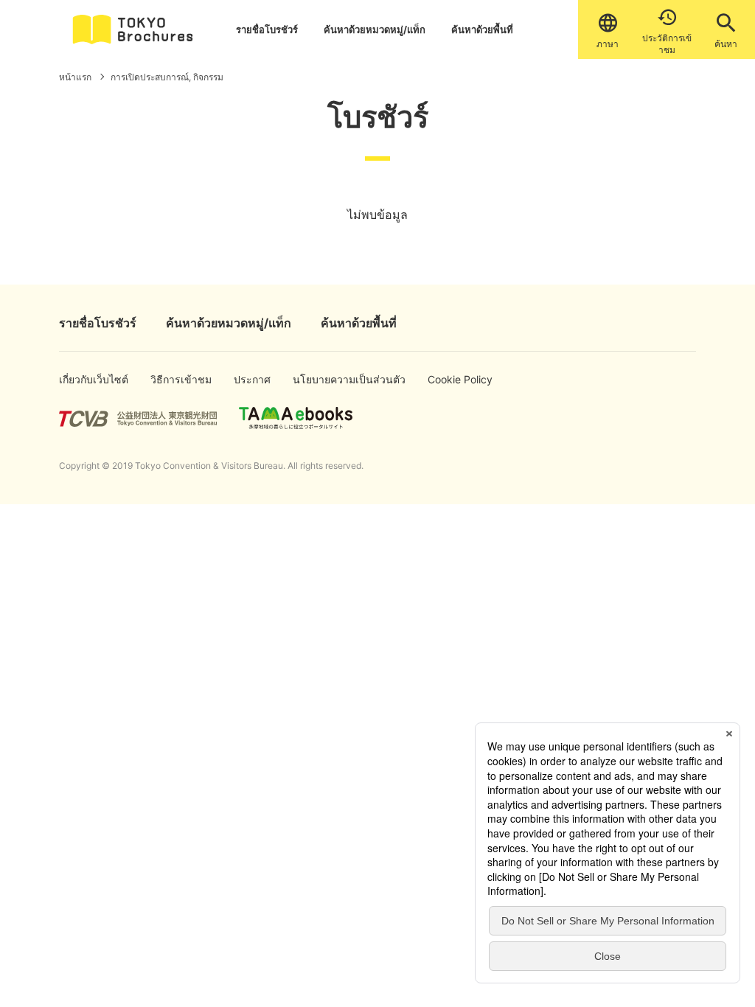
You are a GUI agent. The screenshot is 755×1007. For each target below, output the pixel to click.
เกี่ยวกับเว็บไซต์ (82, 379)
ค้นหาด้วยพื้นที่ (482, 29)
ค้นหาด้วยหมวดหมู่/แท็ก (374, 29)
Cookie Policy (449, 379)
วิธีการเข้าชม (171, 379)
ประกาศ (248, 379)
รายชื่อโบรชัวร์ (267, 29)
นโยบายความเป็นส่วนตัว (327, 379)
